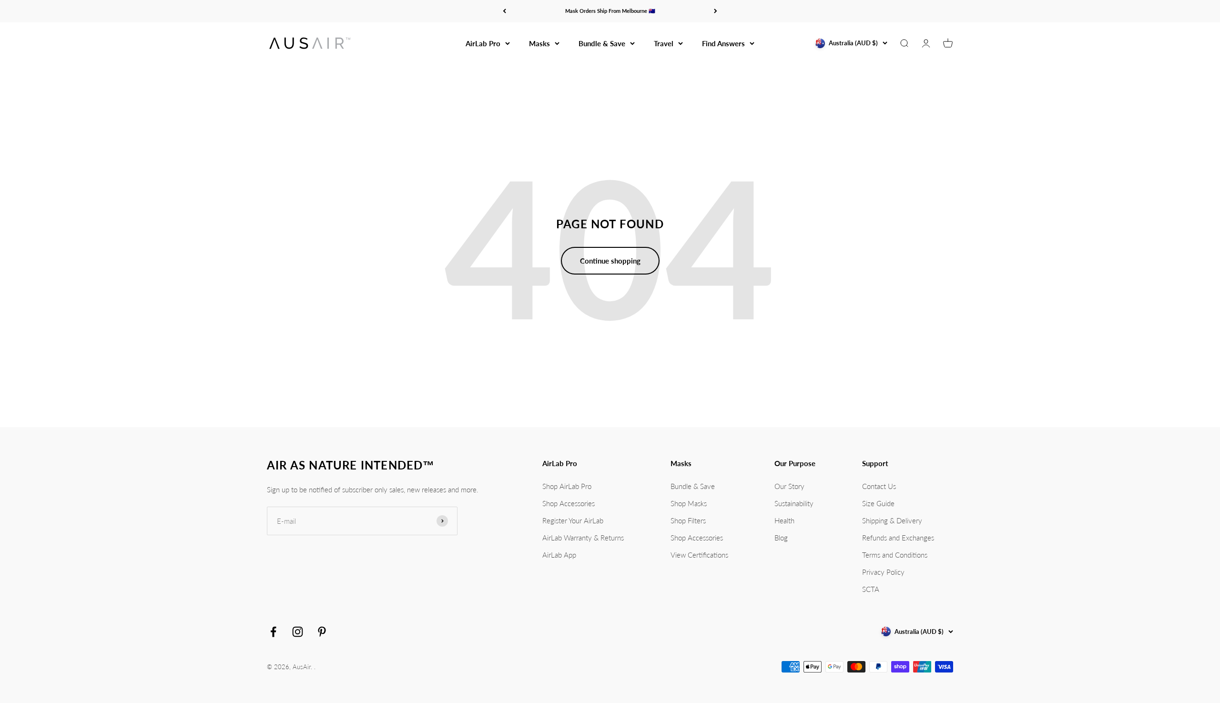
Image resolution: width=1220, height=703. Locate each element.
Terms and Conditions (894, 554)
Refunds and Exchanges (898, 537)
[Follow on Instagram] (297, 631)
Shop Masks (689, 503)
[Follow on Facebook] (273, 631)
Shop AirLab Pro (566, 486)
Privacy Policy (883, 572)
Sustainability (793, 503)
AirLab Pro (483, 43)
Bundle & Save (602, 43)
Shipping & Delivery (892, 520)
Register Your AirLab (572, 520)
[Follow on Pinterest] (321, 631)
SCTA (870, 589)
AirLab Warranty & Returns (583, 537)
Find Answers (723, 43)
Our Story (789, 486)
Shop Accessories (568, 503)
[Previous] (504, 11)
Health (784, 520)
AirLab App (559, 554)
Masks (539, 43)
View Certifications (699, 554)
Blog (781, 537)
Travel (663, 43)
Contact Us (879, 486)
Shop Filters (688, 520)
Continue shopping (610, 260)
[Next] (715, 11)
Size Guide (878, 503)
